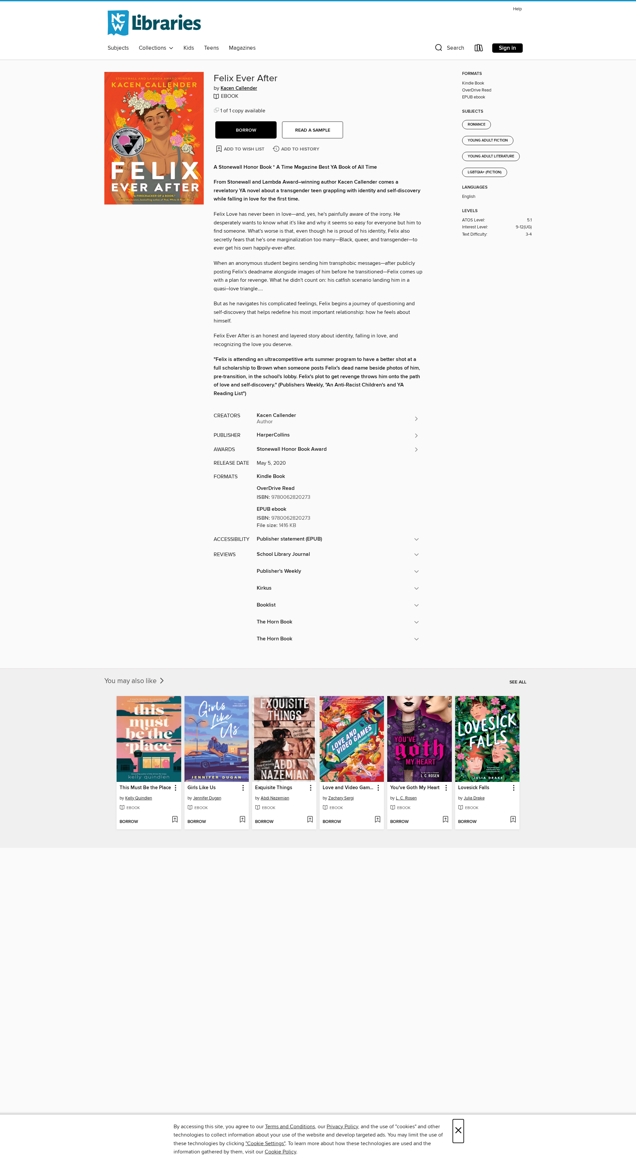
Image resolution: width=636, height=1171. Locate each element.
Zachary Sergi (341, 798)
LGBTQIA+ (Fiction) (485, 172)
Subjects (118, 48)
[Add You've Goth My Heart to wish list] (445, 820)
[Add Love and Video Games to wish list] (377, 820)
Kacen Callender (239, 88)
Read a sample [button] (312, 130)
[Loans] (479, 49)
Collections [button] (154, 48)
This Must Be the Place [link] (145, 788)
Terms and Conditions (290, 1126)
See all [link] (517, 682)
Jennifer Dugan (207, 798)
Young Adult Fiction (488, 140)
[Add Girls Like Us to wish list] (242, 820)
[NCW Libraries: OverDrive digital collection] (154, 23)
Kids (189, 48)
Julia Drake (474, 798)
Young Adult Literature (491, 156)
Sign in (507, 48)
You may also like (131, 681)
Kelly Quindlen (138, 798)
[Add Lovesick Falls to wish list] (513, 820)
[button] (449, 49)
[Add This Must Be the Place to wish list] (175, 820)
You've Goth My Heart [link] (415, 788)
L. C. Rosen (406, 798)
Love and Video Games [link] (349, 788)
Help (517, 9)
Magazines (242, 48)
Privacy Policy (342, 1126)
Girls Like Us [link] (201, 788)
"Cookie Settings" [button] (265, 1143)
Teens (211, 48)
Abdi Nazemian (275, 798)
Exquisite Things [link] (273, 788)
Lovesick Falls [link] (473, 788)
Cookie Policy (280, 1151)
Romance (476, 124)
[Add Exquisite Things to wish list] (310, 820)
